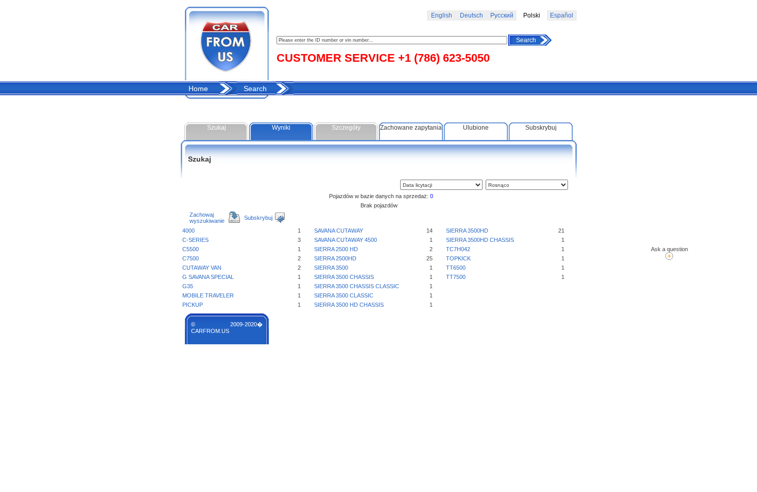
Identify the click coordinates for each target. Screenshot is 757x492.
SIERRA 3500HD (467, 230)
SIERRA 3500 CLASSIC (343, 295)
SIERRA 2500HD (335, 258)
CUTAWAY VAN (201, 268)
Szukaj (216, 127)
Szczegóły (346, 127)
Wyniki (281, 127)
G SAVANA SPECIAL (208, 277)
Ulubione (476, 127)
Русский (501, 15)
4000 (188, 230)
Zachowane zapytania (411, 127)
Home (198, 88)
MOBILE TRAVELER (208, 295)
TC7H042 (458, 249)
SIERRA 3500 (331, 268)
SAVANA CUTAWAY (338, 230)
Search (526, 40)
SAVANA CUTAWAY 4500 (345, 240)
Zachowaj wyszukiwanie (207, 218)
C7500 (190, 258)
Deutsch (471, 15)
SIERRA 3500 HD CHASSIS (349, 305)
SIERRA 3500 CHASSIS (344, 277)
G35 (187, 286)
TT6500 (456, 268)
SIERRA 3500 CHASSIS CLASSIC (356, 286)
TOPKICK (458, 258)
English (441, 15)
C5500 (190, 249)
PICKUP (192, 305)
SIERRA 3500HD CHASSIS (480, 240)
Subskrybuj (541, 127)
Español (561, 15)
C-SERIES (195, 240)
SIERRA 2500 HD (336, 249)
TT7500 (456, 277)
